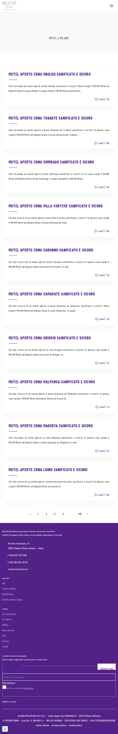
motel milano (42, 725)
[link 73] (30, 513)
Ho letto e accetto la (20, 688)
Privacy (5, 641)
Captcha (6, 693)
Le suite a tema (9, 613)
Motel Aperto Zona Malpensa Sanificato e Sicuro (52, 381)
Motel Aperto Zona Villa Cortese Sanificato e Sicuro (56, 205)
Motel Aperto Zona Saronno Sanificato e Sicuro (51, 249)
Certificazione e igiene (12, 599)
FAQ (3, 583)
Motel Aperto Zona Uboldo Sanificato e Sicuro (50, 73)
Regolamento (8, 594)
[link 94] (18, 701)
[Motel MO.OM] (9, 5)
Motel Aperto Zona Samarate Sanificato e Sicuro (52, 293)
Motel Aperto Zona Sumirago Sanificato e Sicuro (51, 161)
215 (80, 513)
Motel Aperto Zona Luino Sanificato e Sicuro (48, 469)
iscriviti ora (106, 668)
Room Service (8, 630)
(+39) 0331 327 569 (17, 555)
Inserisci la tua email (13, 671)
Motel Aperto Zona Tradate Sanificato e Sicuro (51, 117)
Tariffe (5, 646)
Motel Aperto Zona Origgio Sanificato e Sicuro (50, 337)
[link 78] (87, 513)
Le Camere (7, 619)
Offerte (5, 624)
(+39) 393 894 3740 (18, 562)
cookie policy (75, 725)
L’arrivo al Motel (9, 588)
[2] (5, 729)
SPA (3, 635)
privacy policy (28, 688)
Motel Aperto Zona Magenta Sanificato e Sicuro (51, 425)
